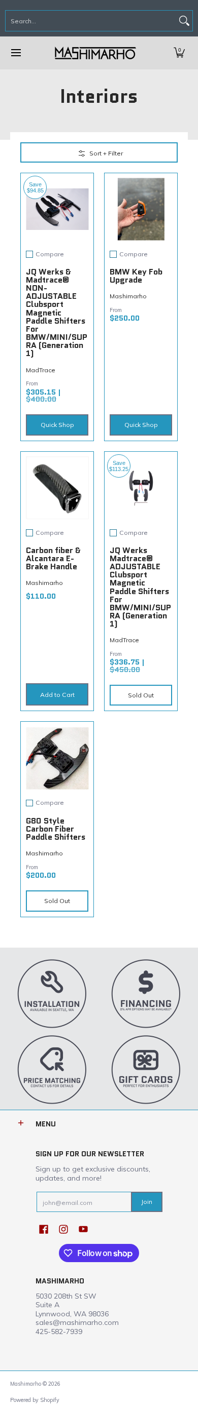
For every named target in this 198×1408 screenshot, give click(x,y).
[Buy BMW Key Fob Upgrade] (141, 209)
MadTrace (40, 370)
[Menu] (15, 52)
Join (146, 1201)
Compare (50, 254)
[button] (179, 52)
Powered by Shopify (34, 1399)
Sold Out (141, 695)
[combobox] (91, 21)
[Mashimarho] (95, 53)
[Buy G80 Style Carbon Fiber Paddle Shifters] (57, 758)
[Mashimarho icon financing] (146, 993)
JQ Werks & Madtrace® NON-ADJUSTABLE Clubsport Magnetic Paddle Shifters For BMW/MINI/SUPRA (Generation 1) (56, 313)
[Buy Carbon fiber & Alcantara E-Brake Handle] (57, 488)
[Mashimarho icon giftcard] (146, 1069)
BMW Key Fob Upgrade (136, 276)
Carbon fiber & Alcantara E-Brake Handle (53, 558)
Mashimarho (128, 296)
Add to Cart (57, 694)
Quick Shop (57, 424)
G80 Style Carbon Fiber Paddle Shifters (55, 829)
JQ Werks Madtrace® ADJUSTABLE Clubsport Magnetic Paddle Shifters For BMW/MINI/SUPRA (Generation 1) (140, 587)
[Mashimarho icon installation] (52, 993)
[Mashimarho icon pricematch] (52, 1069)
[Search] (184, 21)
